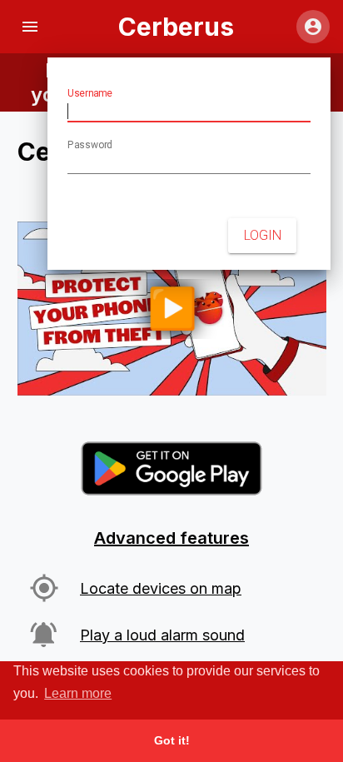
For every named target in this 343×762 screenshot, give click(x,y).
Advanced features (171, 538)
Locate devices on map (160, 588)
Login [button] (262, 235)
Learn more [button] (78, 693)
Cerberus (176, 27)
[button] (30, 26)
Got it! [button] (172, 740)
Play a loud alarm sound (162, 635)
